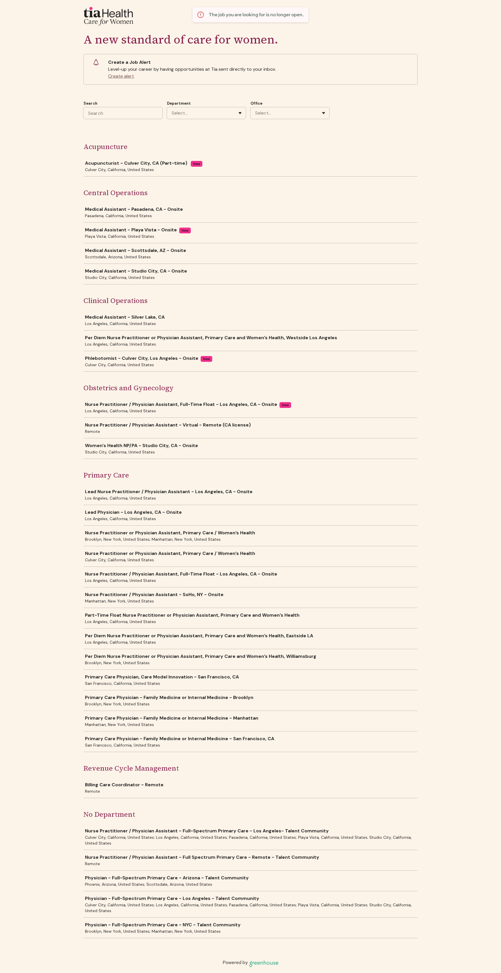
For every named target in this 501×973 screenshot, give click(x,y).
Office (256, 103)
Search (90, 103)
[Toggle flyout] (240, 113)
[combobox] (172, 113)
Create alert (121, 76)
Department (179, 103)
